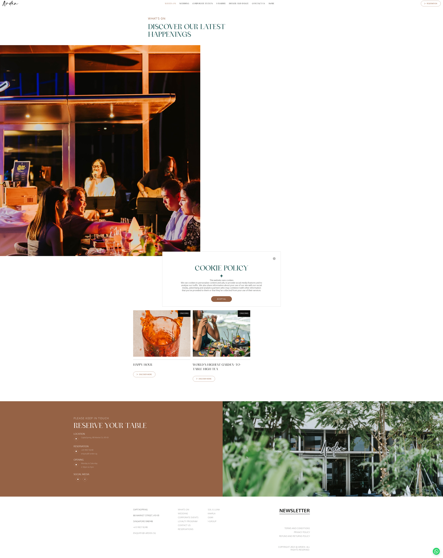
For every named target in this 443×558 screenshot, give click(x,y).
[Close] (274, 258)
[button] (436, 551)
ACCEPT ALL (221, 299)
